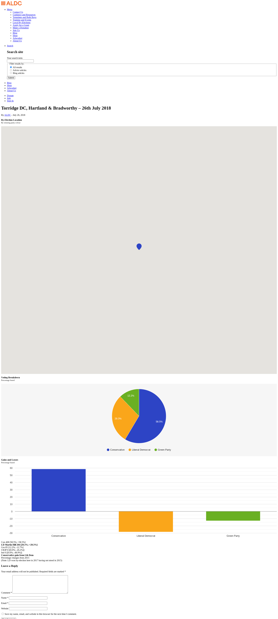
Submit (11, 78)
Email (4, 603)
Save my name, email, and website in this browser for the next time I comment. (41, 614)
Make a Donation (21, 28)
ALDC (7, 115)
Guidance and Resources (24, 14)
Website (4, 608)
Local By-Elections (21, 22)
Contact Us (18, 12)
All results (17, 67)
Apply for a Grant (21, 25)
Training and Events (22, 20)
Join (9, 98)
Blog (15, 33)
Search (10, 45)
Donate (10, 95)
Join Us (16, 30)
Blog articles (18, 73)
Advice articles (19, 70)
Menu (9, 9)
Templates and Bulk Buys (24, 17)
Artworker (17, 38)
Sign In (10, 101)
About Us (17, 41)
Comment (6, 592)
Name (4, 598)
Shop (15, 35)
